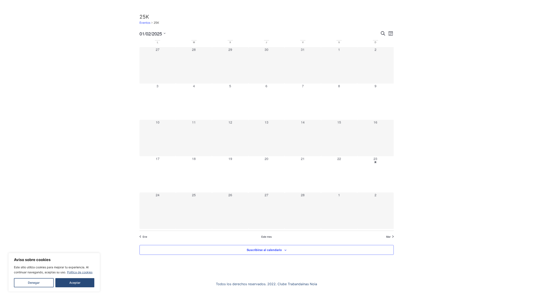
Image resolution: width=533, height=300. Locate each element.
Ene (145, 236)
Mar (388, 236)
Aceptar (74, 282)
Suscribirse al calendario (264, 250)
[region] (54, 272)
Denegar (34, 282)
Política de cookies (79, 272)
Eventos (144, 22)
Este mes (266, 236)
